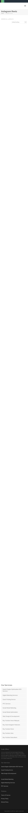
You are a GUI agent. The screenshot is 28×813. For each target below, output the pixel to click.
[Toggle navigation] (25, 5)
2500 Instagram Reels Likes (14, 358)
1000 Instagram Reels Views (14, 207)
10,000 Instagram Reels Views (14, 57)
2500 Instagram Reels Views (14, 408)
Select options (11, 54)
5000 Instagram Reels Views (14, 659)
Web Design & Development (11, 716)
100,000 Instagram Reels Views (14, 157)
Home (2, 13)
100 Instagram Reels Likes (14, 107)
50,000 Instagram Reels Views (14, 458)
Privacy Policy (4, 798)
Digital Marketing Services (10, 695)
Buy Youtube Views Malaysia (11, 720)
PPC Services (6, 703)
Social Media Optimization (10, 712)
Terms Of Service (5, 795)
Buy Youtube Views (8, 729)
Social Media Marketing (9, 708)
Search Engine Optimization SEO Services (12, 690)
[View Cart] (21, 6)
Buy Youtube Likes (8, 733)
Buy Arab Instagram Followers (11, 725)
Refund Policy (4, 802)
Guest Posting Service (9, 699)
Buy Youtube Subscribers (10, 737)
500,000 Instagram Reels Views (14, 609)
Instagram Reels (14, 106)
